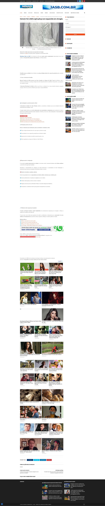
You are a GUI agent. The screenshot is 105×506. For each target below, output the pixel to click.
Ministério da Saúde (75, 12)
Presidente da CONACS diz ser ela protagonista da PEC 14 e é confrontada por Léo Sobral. (78, 91)
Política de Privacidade (50, 1)
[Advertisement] (41, 65)
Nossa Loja (36, 12)
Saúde (37, 16)
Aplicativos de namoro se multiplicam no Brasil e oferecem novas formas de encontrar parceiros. (78, 84)
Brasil (25, 16)
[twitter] (80, 1)
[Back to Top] (84, 504)
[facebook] (78, 1)
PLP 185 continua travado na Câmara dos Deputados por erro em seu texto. (78, 130)
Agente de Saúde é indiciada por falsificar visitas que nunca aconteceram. (78, 125)
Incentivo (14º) (35, 1)
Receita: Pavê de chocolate (26, 117)
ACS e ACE (30, 12)
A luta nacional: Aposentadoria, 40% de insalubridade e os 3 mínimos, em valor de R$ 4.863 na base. (74, 77)
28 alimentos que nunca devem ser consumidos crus (31, 120)
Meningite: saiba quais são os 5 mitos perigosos (30, 118)
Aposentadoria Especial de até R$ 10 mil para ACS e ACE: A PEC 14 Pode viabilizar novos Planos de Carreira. (78, 70)
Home (21, 12)
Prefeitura (33, 16)
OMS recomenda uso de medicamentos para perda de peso (32, 121)
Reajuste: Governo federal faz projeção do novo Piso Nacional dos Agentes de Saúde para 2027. (78, 57)
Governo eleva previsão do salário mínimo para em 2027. (78, 100)
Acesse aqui (38, 236)
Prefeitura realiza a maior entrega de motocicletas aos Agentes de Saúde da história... (78, 112)
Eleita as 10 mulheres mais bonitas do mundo (30, 223)
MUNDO (46, 12)
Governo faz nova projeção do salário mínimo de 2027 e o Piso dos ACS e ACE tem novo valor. (78, 106)
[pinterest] (84, 1)
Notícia (28, 16)
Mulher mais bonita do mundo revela (28, 220)
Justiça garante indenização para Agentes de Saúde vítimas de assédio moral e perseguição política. (78, 64)
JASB (26, 53)
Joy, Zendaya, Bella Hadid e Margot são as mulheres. (31, 225)
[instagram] (82, 1)
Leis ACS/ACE (28, 1)
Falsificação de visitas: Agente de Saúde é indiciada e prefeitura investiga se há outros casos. (78, 118)
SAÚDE (42, 12)
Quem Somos (22, 1)
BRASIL (25, 12)
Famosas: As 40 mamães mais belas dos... (29, 222)
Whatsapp (42, 1)
